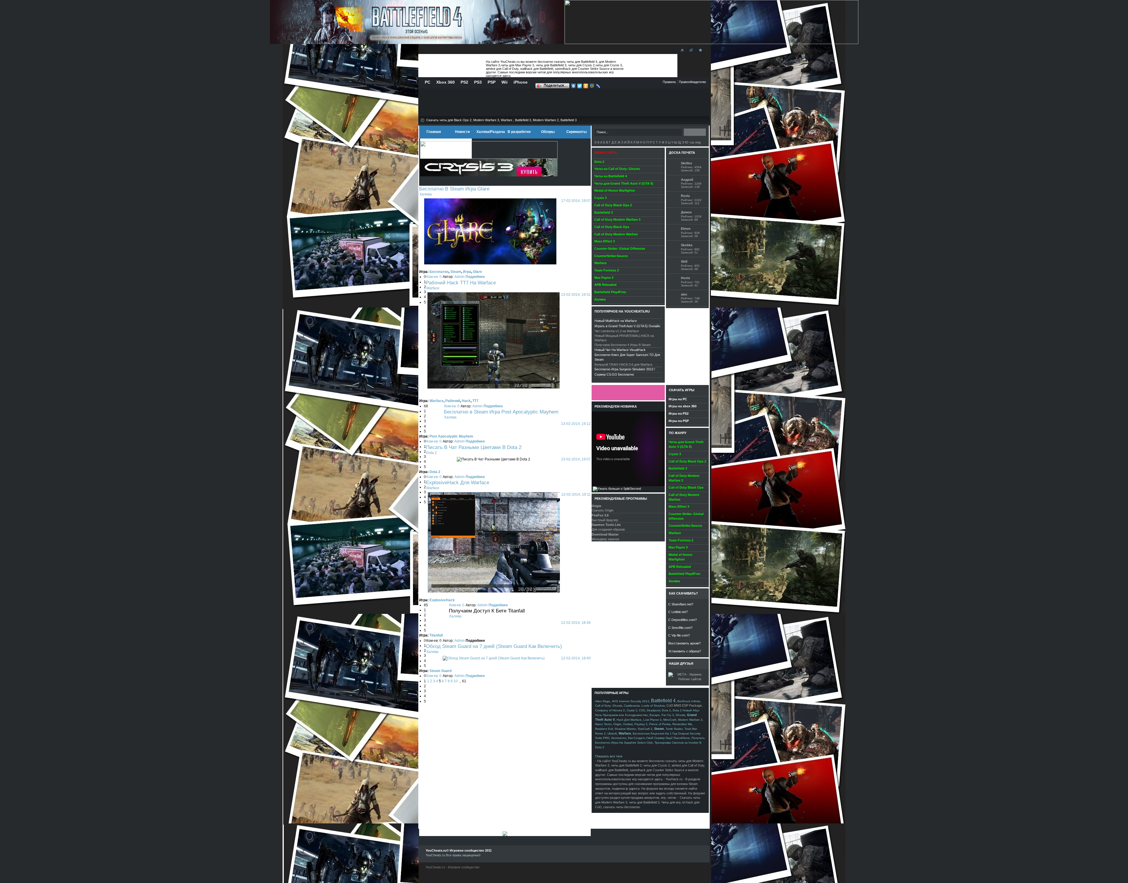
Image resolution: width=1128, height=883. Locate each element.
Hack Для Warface (629, 719)
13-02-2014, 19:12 (576, 424)
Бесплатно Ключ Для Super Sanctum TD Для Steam (627, 357)
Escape (654, 715)
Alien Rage (602, 701)
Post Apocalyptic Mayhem (451, 436)
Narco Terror (603, 724)
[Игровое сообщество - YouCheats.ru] (700, 51)
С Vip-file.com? (679, 635)
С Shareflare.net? (680, 604)
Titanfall (436, 635)
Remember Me (682, 724)
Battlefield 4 (663, 700)
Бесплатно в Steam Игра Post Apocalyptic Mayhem (501, 412)
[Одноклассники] (586, 86)
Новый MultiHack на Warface (616, 321)
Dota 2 (431, 453)
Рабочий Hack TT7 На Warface (461, 283)
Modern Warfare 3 (690, 719)
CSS (642, 710)
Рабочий (452, 401)
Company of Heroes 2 (610, 710)
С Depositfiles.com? (682, 620)
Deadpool (653, 710)
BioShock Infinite (688, 701)
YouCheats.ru (451, 66)
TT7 (475, 401)
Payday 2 (640, 724)
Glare (477, 272)
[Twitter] (580, 86)
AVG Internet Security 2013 (630, 701)
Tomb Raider (674, 728)
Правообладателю (692, 82)
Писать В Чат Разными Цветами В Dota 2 (473, 447)
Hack (466, 401)
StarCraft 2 (645, 728)
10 (456, 681)
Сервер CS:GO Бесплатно (614, 374)
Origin (617, 724)
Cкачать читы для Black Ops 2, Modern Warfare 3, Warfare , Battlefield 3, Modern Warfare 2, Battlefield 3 (501, 120)
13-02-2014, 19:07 (576, 459)
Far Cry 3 (668, 715)
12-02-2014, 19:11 (576, 494)
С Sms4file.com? (680, 627)
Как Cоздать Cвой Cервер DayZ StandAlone (659, 738)
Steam (455, 272)
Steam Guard (440, 671)
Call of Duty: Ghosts (608, 705)
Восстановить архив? (684, 643)
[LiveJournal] (598, 86)
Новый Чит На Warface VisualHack (620, 350)
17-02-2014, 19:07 (576, 201)
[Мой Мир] (592, 86)
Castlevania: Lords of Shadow (644, 705)
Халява (425, 194)
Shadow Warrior (625, 728)
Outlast (628, 724)
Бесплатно (439, 272)
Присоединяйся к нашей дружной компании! (628, 392)
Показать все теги (608, 756)
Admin (459, 277)
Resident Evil (604, 728)
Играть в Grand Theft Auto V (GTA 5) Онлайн (627, 326)
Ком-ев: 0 (434, 277)
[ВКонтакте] (573, 86)
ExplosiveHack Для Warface (457, 482)
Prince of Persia (660, 724)
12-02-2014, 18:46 (576, 623)
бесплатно (618, 738)
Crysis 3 (632, 710)
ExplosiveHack (442, 600)
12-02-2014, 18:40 (576, 658)
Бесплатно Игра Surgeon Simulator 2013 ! (625, 369)
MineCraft (669, 719)
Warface (432, 288)
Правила (669, 82)
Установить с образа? (684, 651)
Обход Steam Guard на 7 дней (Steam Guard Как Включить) (494, 646)
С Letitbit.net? (678, 612)
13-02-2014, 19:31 (576, 295)
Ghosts (680, 715)
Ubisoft (612, 733)
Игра (467, 272)
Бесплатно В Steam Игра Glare (454, 189)
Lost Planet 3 (652, 719)
